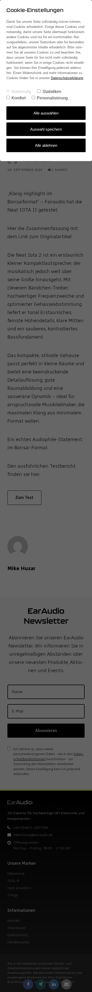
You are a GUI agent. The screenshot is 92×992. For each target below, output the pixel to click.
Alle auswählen (46, 113)
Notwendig (21, 91)
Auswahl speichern (46, 129)
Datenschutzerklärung (67, 78)
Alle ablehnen (46, 145)
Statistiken (51, 91)
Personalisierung (52, 98)
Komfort (19, 98)
